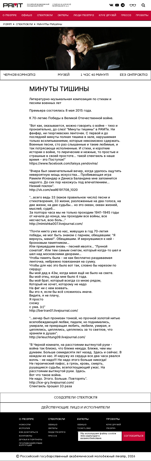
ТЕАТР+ (110, 428)
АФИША (26, 15)
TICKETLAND (84, 428)
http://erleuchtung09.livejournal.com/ (57, 337)
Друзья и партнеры (30, 440)
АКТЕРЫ (63, 15)
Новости (25, 425)
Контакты (25, 436)
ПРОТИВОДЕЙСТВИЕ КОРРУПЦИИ (30, 444)
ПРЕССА (126, 15)
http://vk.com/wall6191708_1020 (53, 190)
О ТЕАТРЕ (10, 15)
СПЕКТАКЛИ (45, 15)
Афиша (81, 425)
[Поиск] (143, 5)
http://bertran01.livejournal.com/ (53, 310)
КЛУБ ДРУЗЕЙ (107, 15)
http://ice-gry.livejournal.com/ (51, 382)
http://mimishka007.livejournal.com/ (56, 224)
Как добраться (28, 432)
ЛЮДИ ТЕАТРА (83, 15)
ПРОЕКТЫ (142, 15)
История (24, 428)
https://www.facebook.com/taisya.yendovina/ (63, 163)
